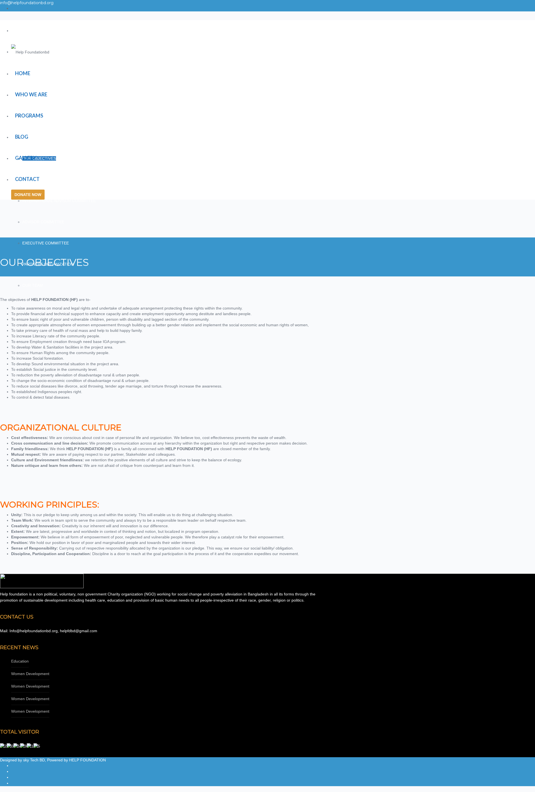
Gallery (26, 158)
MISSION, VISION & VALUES (48, 137)
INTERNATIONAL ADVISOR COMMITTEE (59, 200)
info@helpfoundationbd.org (27, 2)
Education (20, 661)
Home (22, 73)
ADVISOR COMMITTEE (43, 222)
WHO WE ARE (31, 94)
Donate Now (27, 194)
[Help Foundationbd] (30, 52)
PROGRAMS (29, 115)
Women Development (30, 673)
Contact (27, 179)
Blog (21, 137)
